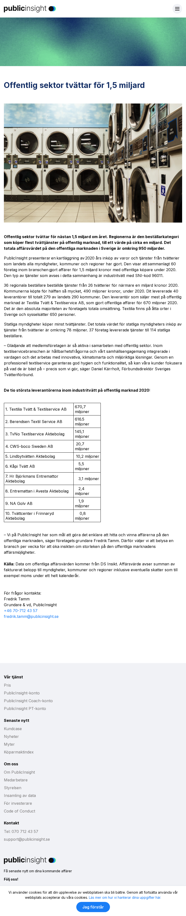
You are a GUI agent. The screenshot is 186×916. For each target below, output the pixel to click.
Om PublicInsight (19, 772)
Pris (7, 685)
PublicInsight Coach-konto (28, 700)
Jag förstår (93, 907)
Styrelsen (12, 787)
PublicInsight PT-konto (25, 708)
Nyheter (11, 736)
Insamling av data (20, 795)
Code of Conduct (19, 811)
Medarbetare (16, 780)
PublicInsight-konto (22, 693)
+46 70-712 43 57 (21, 610)
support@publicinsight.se (27, 839)
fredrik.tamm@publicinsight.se (31, 616)
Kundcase (13, 728)
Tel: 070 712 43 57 (21, 831)
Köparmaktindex (19, 752)
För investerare (18, 803)
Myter (9, 744)
